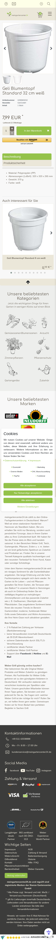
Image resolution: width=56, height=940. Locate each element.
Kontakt (8, 862)
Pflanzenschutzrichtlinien (17, 866)
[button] (26, 141)
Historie (31, 859)
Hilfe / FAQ (33, 862)
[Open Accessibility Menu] (48, 932)
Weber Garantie (36, 869)
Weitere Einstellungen (28, 506)
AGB (30, 849)
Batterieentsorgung (37, 856)
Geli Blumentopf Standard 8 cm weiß (26, 258)
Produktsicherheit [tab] (14, 163)
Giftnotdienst (11, 859)
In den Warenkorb (33, 130)
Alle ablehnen (28, 500)
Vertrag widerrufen (16, 875)
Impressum (10, 849)
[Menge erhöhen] (12, 128)
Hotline (37, 653)
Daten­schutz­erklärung (16, 460)
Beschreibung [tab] (12, 156)
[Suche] (48, 4)
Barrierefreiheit (12, 869)
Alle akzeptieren (28, 485)
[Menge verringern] (12, 133)
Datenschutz (11, 852)
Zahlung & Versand (37, 852)
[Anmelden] (41, 4)
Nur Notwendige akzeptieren (28, 493)
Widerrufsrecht (12, 856)
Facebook (25, 653)
